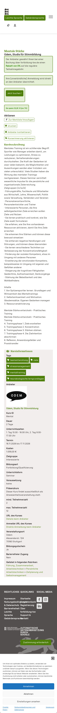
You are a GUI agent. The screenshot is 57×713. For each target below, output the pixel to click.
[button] (52, 658)
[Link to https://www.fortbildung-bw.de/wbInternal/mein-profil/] (13, 25)
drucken (12, 126)
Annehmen (28, 686)
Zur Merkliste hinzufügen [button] (21, 119)
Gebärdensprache (35, 18)
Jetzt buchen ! (14, 93)
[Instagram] (45, 599)
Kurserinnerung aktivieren (21, 138)
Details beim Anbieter (17, 519)
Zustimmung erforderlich (35, 642)
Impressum (50, 707)
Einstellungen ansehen (28, 701)
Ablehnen (28, 694)
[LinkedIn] (39, 606)
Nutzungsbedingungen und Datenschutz (25, 708)
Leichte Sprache (14, 18)
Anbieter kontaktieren (19, 132)
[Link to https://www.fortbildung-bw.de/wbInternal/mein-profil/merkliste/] (8, 25)
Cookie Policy (5, 708)
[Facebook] (39, 599)
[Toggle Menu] (51, 17)
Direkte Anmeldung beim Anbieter (23, 527)
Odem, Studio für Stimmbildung (22, 408)
